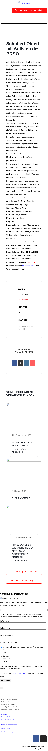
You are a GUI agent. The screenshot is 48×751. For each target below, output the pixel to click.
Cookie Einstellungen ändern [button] (9, 724)
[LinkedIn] (26, 363)
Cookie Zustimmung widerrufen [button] (10, 732)
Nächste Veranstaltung (22, 580)
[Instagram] (43, 738)
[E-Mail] (32, 363)
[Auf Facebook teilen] (14, 363)
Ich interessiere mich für (8, 642)
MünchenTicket (28, 266)
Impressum (4, 714)
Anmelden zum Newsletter (8, 719)
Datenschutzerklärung (20, 673)
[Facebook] (36, 738)
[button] (24, 17)
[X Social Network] (20, 363)
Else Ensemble (21, 498)
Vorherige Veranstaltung (26, 572)
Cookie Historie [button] (5, 728)
